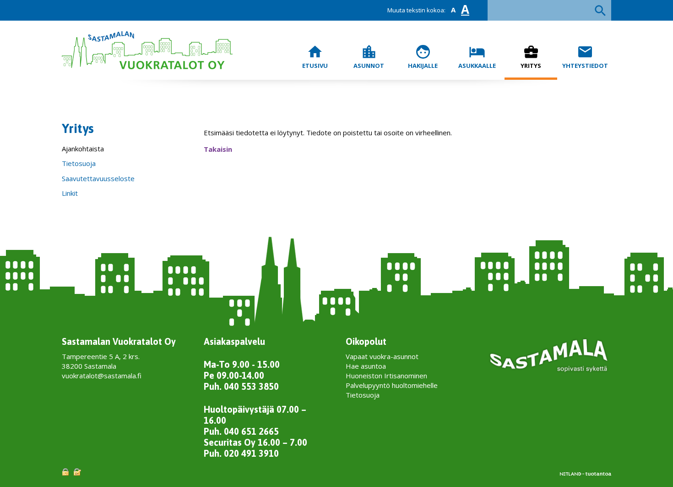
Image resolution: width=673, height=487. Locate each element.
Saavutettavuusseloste (98, 178)
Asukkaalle (477, 57)
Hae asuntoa (366, 366)
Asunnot (368, 57)
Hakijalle (423, 57)
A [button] (453, 9)
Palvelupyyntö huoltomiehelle (392, 385)
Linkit (70, 193)
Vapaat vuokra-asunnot (382, 356)
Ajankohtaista (83, 148)
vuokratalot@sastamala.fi (101, 375)
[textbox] (549, 10)
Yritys (531, 57)
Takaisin (218, 149)
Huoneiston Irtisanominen (386, 375)
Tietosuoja (79, 163)
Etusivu (315, 57)
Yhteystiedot (585, 57)
